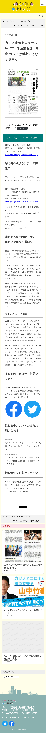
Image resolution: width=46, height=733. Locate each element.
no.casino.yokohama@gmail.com (21, 717)
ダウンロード (22, 128)
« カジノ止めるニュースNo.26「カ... (17, 21)
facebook (12, 723)
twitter (5, 723)
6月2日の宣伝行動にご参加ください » (28, 25)
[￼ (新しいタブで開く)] (13, 417)
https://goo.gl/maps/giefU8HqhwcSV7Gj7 (21, 155)
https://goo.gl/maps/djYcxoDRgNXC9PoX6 (22, 202)
